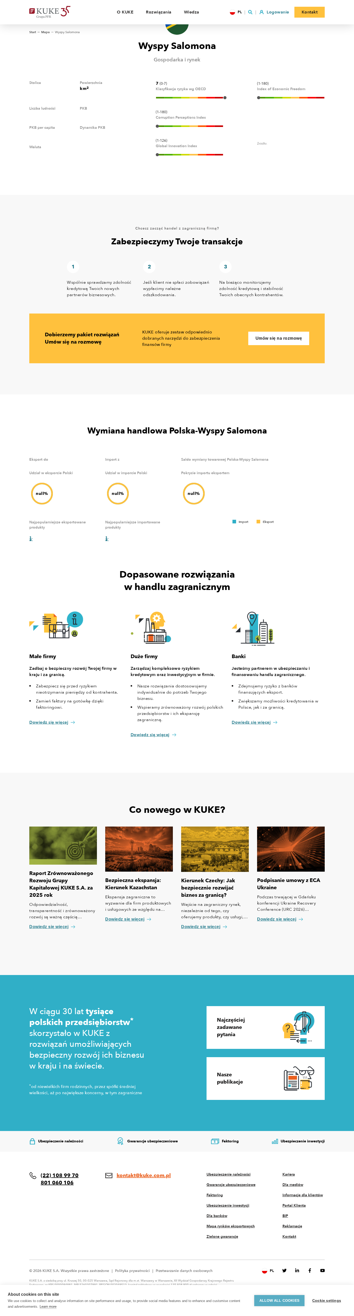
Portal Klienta (294, 1205)
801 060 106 (57, 1182)
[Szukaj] (250, 12)
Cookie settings (326, 1301)
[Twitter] (284, 1270)
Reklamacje (292, 1226)
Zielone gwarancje (222, 1236)
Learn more (48, 1306)
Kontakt (289, 1236)
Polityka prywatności (132, 1270)
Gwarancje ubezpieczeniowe (231, 1184)
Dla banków (217, 1215)
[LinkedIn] (297, 1270)
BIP (285, 1215)
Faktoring (215, 1195)
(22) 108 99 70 (60, 1175)
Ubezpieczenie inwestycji (228, 1205)
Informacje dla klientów (302, 1195)
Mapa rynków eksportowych (231, 1226)
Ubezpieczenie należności (229, 1174)
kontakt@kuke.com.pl (144, 1175)
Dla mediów (292, 1184)
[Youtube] (322, 1270)
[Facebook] (310, 1270)
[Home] (57, 12)
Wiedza (191, 12)
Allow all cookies (279, 1301)
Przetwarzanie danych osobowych (184, 1270)
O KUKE (125, 12)
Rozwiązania (159, 12)
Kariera (288, 1174)
